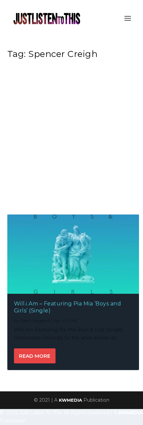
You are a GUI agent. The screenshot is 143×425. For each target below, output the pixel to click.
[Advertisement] (71, 138)
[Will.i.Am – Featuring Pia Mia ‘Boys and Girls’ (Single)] (73, 254)
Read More (34, 356)
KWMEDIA (70, 400)
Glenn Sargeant (35, 320)
